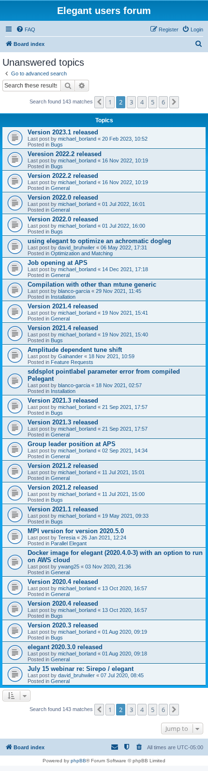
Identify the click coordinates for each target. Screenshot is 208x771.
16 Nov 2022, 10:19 (125, 160)
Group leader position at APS (72, 444)
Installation (63, 297)
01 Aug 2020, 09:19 (124, 632)
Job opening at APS (58, 262)
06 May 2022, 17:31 (124, 247)
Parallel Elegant (69, 543)
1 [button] (110, 102)
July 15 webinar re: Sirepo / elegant (81, 668)
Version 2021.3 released (63, 400)
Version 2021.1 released (63, 509)
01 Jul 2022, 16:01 (123, 204)
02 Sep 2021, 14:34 (125, 450)
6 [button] (163, 102)
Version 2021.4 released (63, 306)
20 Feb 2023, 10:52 (125, 139)
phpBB (78, 760)
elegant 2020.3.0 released (65, 647)
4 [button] (142, 102)
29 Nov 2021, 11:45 (118, 291)
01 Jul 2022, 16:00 (123, 226)
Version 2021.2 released (63, 465)
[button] (99, 102)
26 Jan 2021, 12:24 (103, 537)
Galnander (70, 356)
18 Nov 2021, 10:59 (111, 356)
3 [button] (131, 102)
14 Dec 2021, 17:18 (125, 269)
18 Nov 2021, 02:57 (119, 385)
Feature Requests (72, 362)
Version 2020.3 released (63, 625)
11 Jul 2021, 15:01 (123, 472)
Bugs (57, 144)
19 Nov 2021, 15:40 (125, 334)
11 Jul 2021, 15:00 (123, 494)
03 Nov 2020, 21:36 (108, 566)
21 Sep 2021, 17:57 (125, 407)
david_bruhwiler (76, 247)
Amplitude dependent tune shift (75, 349)
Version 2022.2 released (63, 175)
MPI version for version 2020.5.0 (76, 531)
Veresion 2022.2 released (65, 154)
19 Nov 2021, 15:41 (125, 313)
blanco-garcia (74, 291)
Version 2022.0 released (63, 197)
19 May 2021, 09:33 (125, 516)
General (60, 188)
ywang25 (68, 566)
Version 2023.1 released (63, 132)
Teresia (66, 537)
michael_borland (77, 139)
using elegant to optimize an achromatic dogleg (99, 241)
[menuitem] (25, 29)
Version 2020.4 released (63, 581)
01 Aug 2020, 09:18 (124, 653)
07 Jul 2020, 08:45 (122, 675)
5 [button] (152, 102)
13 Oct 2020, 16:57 (124, 588)
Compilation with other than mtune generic (92, 284)
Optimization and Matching (82, 253)
